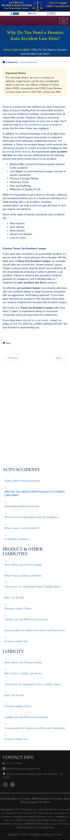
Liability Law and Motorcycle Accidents (26, 619)
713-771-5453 (14, 763)
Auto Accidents (21, 49)
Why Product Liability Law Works (22, 575)
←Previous (11, 357)
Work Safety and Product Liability (23, 564)
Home (7, 49)
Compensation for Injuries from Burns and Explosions (34, 630)
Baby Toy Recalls (14, 597)
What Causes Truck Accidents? (22, 528)
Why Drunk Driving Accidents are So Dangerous (31, 517)
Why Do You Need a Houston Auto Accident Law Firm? (34, 493)
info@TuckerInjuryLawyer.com (22, 768)
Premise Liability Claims (17, 608)
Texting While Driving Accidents (22, 480)
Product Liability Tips (16, 641)
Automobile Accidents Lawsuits (21, 506)
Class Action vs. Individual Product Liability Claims (32, 586)
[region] (35, 8)
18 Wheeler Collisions (16, 539)
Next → (60, 357)
